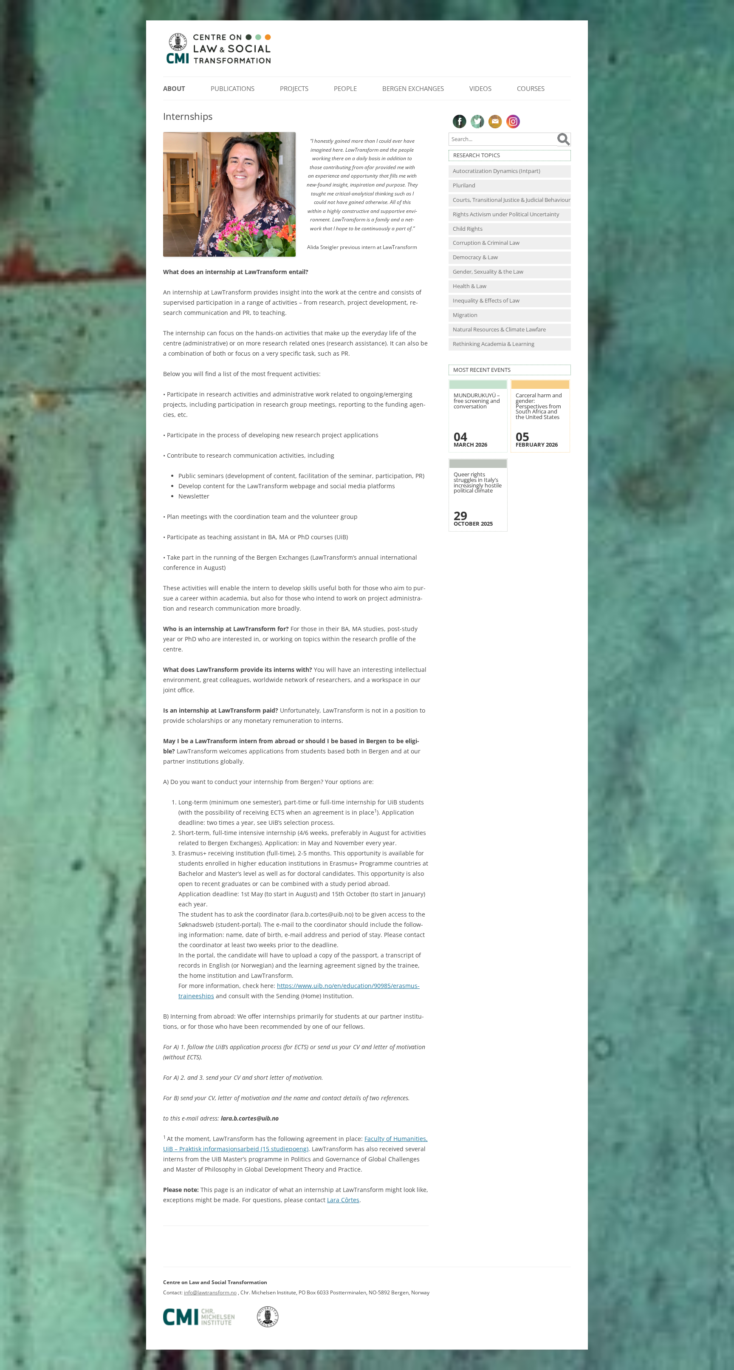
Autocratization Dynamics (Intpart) (496, 171)
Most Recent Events (482, 370)
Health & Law (469, 286)
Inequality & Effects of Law (486, 300)
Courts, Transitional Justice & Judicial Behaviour (511, 200)
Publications (232, 88)
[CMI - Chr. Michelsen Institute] (209, 1325)
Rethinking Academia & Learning (493, 344)
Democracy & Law (475, 257)
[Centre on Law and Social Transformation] (218, 63)
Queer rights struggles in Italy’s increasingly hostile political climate (478, 482)
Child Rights (468, 228)
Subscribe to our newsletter (495, 121)
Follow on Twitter (477, 121)
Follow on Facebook (459, 121)
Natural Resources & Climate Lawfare (499, 329)
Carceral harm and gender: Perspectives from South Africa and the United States (539, 406)
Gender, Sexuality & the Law (488, 271)
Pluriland (464, 185)
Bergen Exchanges (413, 88)
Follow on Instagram (513, 121)
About (174, 88)
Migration (465, 315)
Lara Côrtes (343, 1200)
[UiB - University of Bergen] (278, 1325)
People (345, 88)
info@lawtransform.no (210, 1292)
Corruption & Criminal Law (486, 242)
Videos (480, 88)
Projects (294, 88)
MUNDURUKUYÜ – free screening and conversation (477, 401)
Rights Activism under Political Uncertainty (506, 214)
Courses (531, 88)
